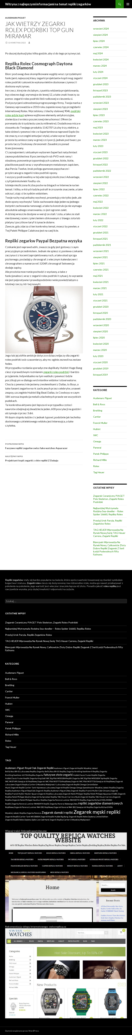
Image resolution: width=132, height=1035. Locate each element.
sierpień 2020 (100, 331)
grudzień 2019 (100, 368)
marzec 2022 (100, 213)
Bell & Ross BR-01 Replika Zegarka (59, 771)
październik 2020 (102, 319)
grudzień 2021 (100, 232)
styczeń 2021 (100, 300)
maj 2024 (98, 53)
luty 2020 (98, 356)
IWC (95, 435)
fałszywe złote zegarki (58, 775)
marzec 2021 (100, 288)
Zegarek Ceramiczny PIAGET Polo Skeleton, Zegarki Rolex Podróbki (109, 498)
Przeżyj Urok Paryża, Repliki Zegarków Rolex (107, 522)
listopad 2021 (100, 238)
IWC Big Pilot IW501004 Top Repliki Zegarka (98, 778)
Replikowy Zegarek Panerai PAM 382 (60, 807)
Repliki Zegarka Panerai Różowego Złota (60, 804)
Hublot (97, 429)
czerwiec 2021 (101, 269)
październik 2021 (102, 244)
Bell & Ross (99, 404)
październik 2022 (102, 170)
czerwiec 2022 (101, 195)
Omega (97, 441)
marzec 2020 (100, 349)
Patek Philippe (101, 453)
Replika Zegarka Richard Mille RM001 (96, 800)
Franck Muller (100, 422)
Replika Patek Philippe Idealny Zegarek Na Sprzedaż (27, 797)
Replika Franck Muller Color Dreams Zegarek (98, 791)
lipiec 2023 (99, 115)
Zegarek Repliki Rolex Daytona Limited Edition (88, 816)
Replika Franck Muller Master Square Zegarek (25, 794)
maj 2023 (98, 127)
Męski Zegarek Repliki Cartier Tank (20, 787)
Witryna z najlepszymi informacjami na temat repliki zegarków (48, 4)
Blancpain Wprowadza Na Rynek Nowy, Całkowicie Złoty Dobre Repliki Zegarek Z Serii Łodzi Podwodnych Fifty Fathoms (109, 548)
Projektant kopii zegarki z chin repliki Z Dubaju (31, 458)
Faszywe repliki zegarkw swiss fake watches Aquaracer (36, 446)
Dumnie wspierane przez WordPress (22, 1031)
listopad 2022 (100, 164)
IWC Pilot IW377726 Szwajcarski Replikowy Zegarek (101, 781)
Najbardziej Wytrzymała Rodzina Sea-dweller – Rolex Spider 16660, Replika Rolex (108, 511)
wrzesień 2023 (101, 102)
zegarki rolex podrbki (56, 371)
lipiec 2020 (99, 337)
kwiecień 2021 (101, 281)
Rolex (96, 466)
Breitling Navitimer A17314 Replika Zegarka (24, 775)
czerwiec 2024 (101, 47)
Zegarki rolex (34, 583)
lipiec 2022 (99, 189)
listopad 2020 (100, 312)
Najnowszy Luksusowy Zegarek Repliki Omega (56, 787)
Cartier (97, 416)
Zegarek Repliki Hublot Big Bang (54, 816)
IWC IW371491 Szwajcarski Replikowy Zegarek (25, 781)
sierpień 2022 (100, 183)
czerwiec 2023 (101, 121)
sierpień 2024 (100, 34)
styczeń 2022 (100, 226)
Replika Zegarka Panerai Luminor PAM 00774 (60, 800)
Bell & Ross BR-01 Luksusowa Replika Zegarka (24, 771)
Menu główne (128, 4)
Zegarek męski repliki (97, 812)
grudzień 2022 (100, 158)
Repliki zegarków (14, 579)
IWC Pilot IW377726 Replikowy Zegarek (62, 781)
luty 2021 (98, 294)
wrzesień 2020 (101, 325)
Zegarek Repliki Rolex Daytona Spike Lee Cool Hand (27, 820)
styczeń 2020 (100, 362)
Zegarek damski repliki (57, 812)
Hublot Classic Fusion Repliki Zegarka (89, 775)
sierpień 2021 (100, 257)
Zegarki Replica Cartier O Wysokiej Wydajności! (70, 820)
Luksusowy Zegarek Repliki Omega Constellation (77, 784)
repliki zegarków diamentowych (100, 803)
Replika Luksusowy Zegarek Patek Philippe (64, 794)
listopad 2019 (100, 374)
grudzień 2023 (100, 84)
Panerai (97, 447)
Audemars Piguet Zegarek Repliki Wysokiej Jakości (76, 768)
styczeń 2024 (100, 78)
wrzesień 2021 (101, 251)
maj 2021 (98, 275)
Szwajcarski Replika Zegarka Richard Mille (94, 807)
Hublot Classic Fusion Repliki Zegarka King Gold (25, 778)
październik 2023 (102, 96)
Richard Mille (100, 459)
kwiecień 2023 (101, 133)
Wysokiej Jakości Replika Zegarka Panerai (23, 813)
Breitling (97, 410)
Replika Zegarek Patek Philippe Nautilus (22, 800)
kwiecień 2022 (101, 207)
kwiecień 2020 (101, 343)
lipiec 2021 (99, 263)
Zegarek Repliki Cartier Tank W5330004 (22, 816)
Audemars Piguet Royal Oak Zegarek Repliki (29, 768)
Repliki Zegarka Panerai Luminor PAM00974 (24, 804)
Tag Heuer (98, 472)
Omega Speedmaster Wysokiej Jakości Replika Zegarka (100, 787)
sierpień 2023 (100, 108)
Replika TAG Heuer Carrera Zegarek (104, 797)
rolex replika (109, 586)
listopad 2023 (100, 90)
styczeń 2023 (100, 152)
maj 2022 (98, 201)
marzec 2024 (100, 65)
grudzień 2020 (100, 306)
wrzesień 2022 (101, 176)
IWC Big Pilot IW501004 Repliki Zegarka (63, 778)
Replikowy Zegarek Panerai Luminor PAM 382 (24, 807)
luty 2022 (98, 220)
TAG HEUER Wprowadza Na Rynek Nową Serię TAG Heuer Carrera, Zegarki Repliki (109, 532)
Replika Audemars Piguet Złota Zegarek (61, 791)
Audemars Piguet (15, 17)
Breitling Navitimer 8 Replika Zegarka (90, 771)
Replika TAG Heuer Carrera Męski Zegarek (69, 797)
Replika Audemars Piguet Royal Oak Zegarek (24, 791)
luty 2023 (98, 146)
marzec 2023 (100, 139)
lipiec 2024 (99, 40)
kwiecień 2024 (101, 59)
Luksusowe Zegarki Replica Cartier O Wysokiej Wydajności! (30, 784)
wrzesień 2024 (101, 28)
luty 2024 (98, 71)
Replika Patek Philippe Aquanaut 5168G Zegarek (104, 794)
